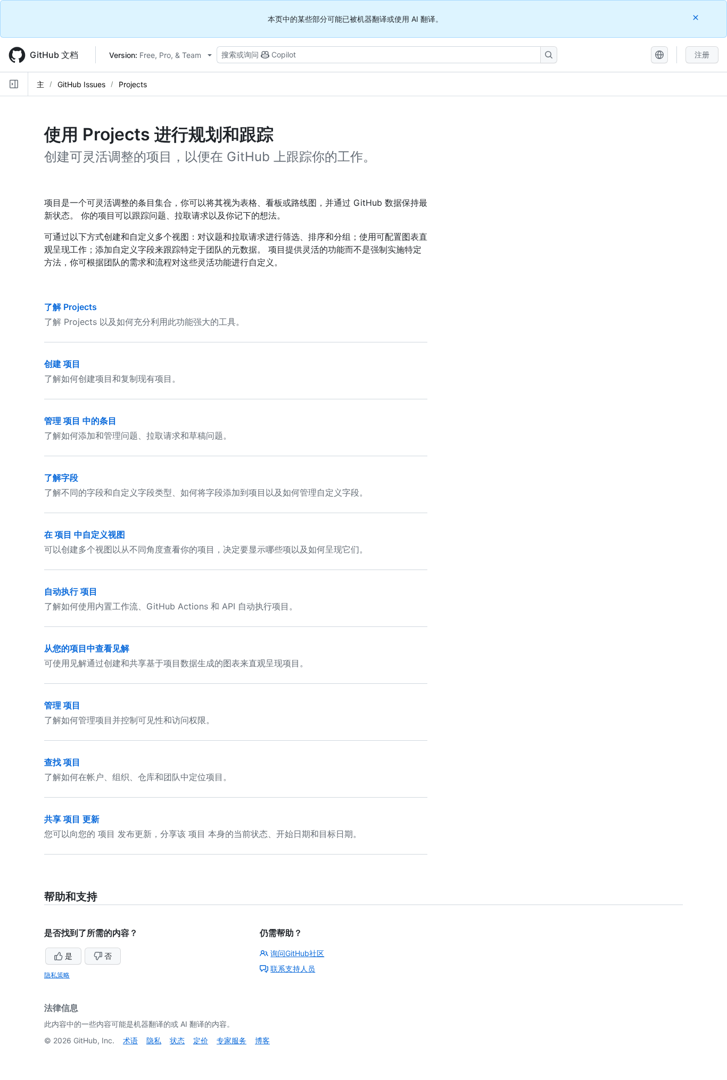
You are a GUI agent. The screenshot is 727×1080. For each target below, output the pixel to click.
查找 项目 (62, 762)
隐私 (153, 1040)
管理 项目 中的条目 (80, 420)
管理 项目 (62, 705)
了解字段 (61, 477)
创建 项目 (62, 363)
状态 (177, 1040)
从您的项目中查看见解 (86, 648)
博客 (262, 1040)
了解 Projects (70, 307)
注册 (702, 54)
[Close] (696, 17)
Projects (133, 84)
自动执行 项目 (70, 591)
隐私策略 (57, 975)
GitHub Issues (81, 84)
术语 (130, 1040)
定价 (200, 1040)
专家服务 (231, 1040)
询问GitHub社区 (297, 953)
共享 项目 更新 (72, 819)
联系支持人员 (292, 968)
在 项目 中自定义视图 (84, 534)
